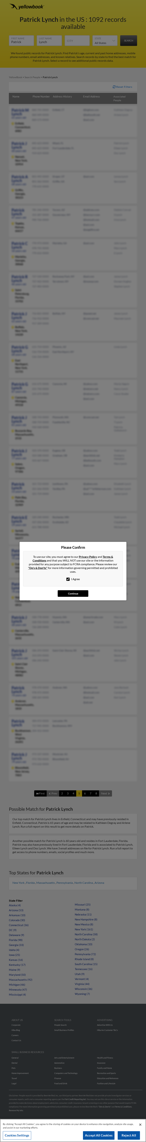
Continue (73, 593)
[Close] (140, 1125)
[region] (73, 1130)
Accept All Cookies (99, 1135)
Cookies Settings (17, 1135)
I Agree (75, 579)
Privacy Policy (88, 556)
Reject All (129, 1135)
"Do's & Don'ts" (37, 567)
